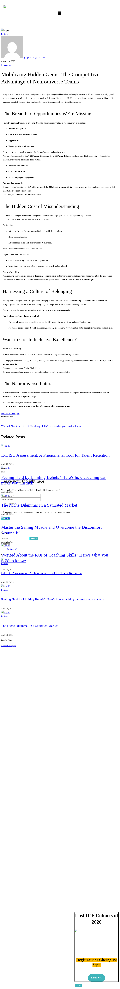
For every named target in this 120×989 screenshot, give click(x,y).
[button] (59, 13)
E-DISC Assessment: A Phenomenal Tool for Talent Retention (55, 455)
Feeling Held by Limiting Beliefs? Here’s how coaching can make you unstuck (52, 599)
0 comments (6, 65)
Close (78, 985)
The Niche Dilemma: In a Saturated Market (39, 505)
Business (4, 34)
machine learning (8, 413)
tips (18, 413)
